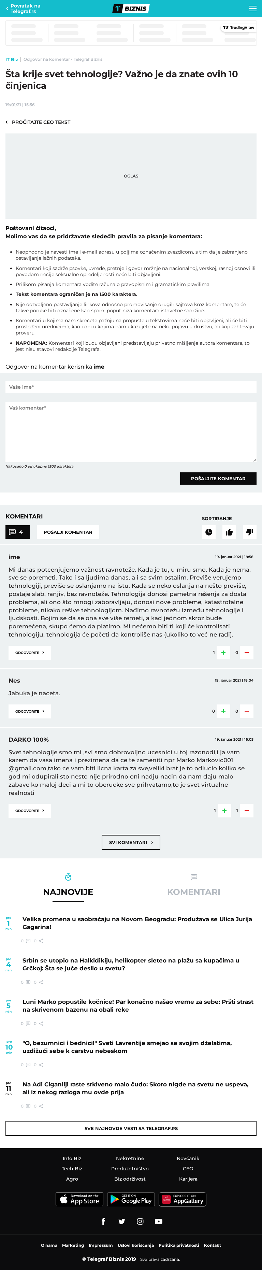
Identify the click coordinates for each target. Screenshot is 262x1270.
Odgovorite (29, 652)
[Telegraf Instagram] (140, 1221)
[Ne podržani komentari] (250, 532)
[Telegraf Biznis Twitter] (122, 1221)
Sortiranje (217, 518)
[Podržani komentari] (229, 532)
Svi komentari (131, 842)
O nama (49, 1245)
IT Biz (11, 59)
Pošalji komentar (68, 532)
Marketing (73, 1245)
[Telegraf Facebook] (103, 1221)
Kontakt (212, 1245)
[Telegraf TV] (158, 1221)
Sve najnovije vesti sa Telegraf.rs (131, 1128)
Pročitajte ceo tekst (37, 122)
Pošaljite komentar (218, 478)
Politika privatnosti (179, 1245)
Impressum (101, 1245)
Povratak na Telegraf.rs (26, 8)
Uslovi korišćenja (136, 1245)
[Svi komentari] (209, 532)
